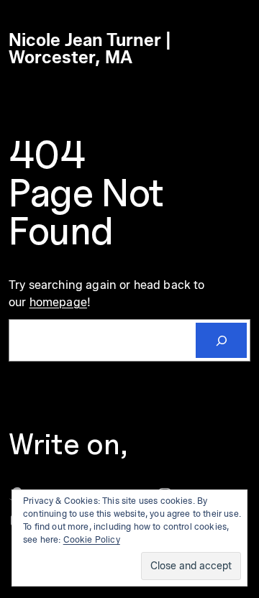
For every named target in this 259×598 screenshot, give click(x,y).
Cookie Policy (91, 539)
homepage (58, 302)
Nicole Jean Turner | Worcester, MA (90, 48)
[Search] (221, 340)
